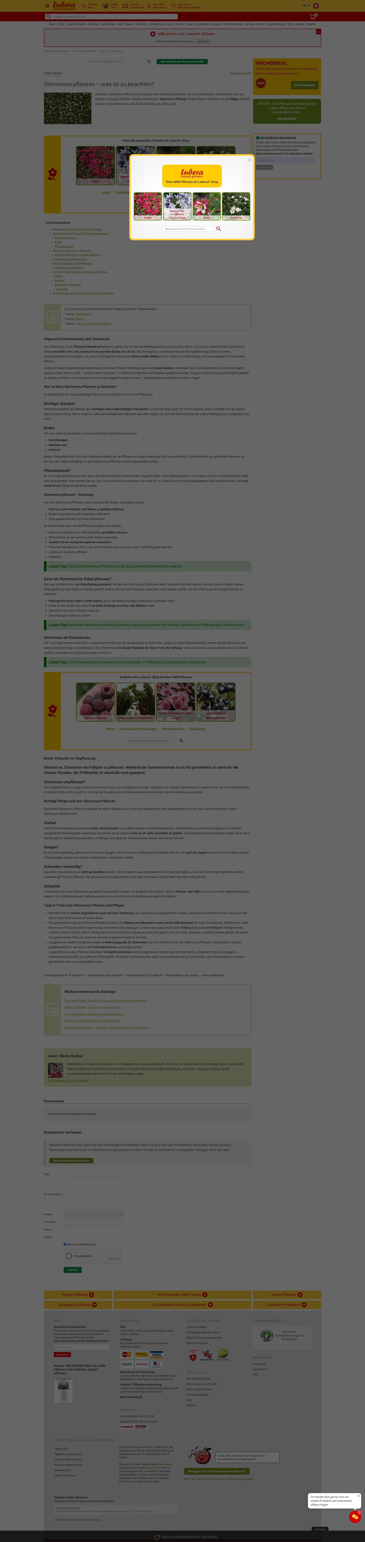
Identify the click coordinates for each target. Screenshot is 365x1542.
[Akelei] (207, 206)
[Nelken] (148, 206)
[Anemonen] (236, 206)
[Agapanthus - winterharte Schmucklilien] (177, 206)
